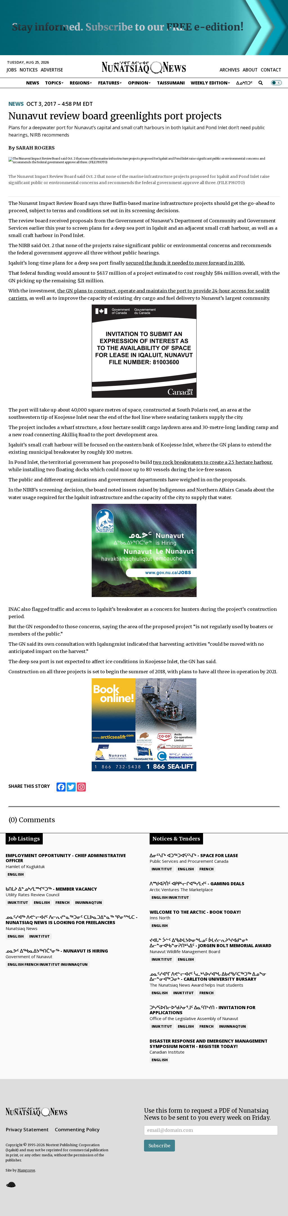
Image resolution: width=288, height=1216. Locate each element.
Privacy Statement (27, 1129)
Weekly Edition (209, 83)
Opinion (138, 83)
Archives (230, 70)
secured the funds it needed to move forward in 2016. (185, 263)
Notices (29, 70)
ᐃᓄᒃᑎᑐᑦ (244, 83)
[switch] (276, 83)
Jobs (12, 70)
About (250, 70)
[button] (11, 1184)
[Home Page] (144, 67)
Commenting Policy (77, 1129)
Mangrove (26, 1170)
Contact (271, 70)
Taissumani (171, 83)
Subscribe (159, 1145)
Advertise (52, 70)
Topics (53, 83)
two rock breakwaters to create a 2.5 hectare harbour (212, 462)
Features (108, 83)
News (32, 83)
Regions (79, 83)
